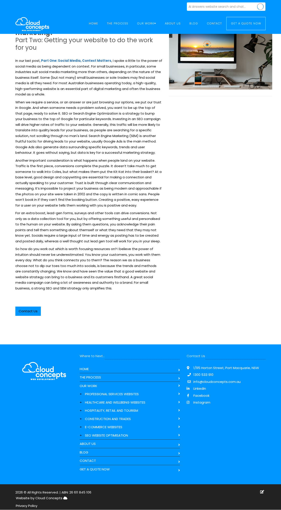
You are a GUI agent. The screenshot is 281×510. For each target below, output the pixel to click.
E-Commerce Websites (103, 427)
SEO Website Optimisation (106, 435)
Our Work (88, 386)
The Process (117, 23)
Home (93, 23)
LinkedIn (199, 388)
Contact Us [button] (28, 311)
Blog (193, 23)
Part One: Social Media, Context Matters (75, 60)
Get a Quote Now (246, 23)
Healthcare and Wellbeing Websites (115, 402)
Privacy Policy (26, 505)
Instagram (201, 402)
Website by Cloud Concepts (39, 498)
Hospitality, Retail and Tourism (111, 410)
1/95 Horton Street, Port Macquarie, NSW (226, 368)
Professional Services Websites (112, 394)
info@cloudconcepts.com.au (217, 381)
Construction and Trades (108, 419)
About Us (173, 23)
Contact (214, 23)
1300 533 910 (203, 374)
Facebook (201, 395)
